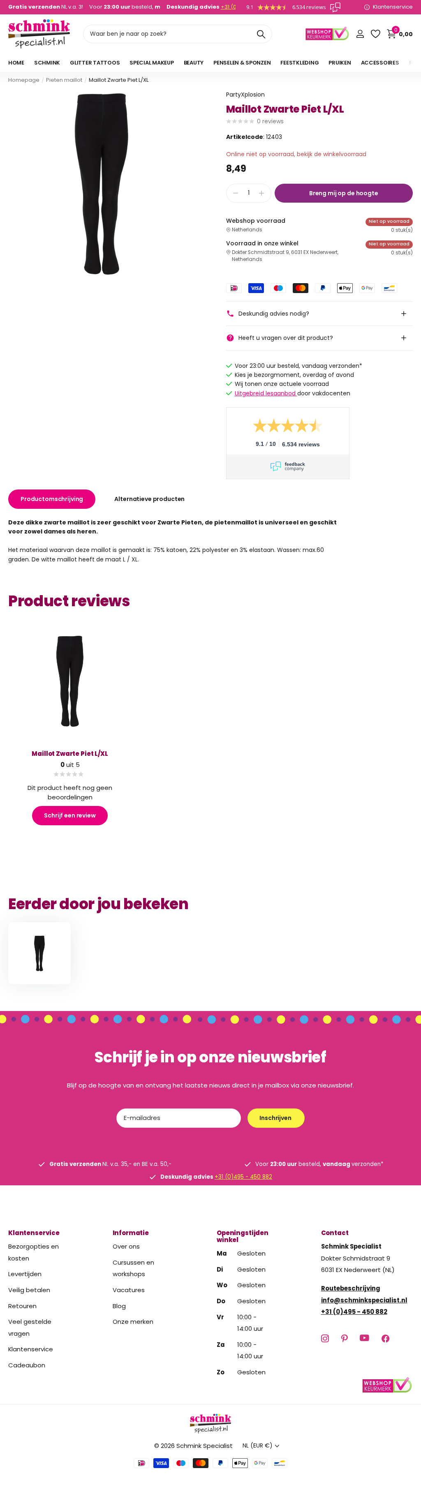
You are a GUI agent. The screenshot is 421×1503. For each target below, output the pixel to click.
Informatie (131, 1232)
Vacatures (129, 1290)
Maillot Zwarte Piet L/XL (70, 753)
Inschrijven (275, 1118)
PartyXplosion (245, 94)
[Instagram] (325, 1338)
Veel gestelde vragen (29, 1327)
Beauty (194, 63)
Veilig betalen (29, 1290)
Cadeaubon (26, 1365)
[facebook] (385, 1338)
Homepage (23, 80)
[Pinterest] (344, 1338)
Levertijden (25, 1274)
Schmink (47, 63)
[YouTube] (364, 1338)
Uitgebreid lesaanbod (266, 393)
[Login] (360, 34)
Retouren (22, 1306)
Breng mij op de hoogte (343, 193)
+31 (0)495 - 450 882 (243, 1177)
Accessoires (380, 63)
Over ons (126, 1246)
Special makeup (151, 63)
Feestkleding (299, 63)
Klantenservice (34, 1232)
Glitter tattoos (95, 63)
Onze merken (133, 1321)
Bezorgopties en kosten (33, 1252)
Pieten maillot (64, 80)
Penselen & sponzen (242, 63)
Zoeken (261, 34)
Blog (119, 1306)
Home (16, 63)
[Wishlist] (375, 34)
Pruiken (339, 63)
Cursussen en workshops (133, 1268)
